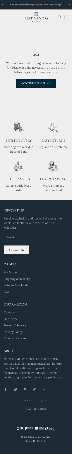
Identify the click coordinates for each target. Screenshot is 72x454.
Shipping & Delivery (17, 279)
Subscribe (16, 249)
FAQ (6, 291)
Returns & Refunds (16, 285)
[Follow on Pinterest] (25, 389)
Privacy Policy (13, 332)
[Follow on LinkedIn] (44, 389)
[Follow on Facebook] (5, 389)
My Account (12, 272)
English (41, 401)
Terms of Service (15, 325)
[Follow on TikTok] (34, 389)
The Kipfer (42, 441)
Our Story (10, 319)
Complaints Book (15, 338)
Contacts (10, 312)
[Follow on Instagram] (15, 389)
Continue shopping (36, 83)
